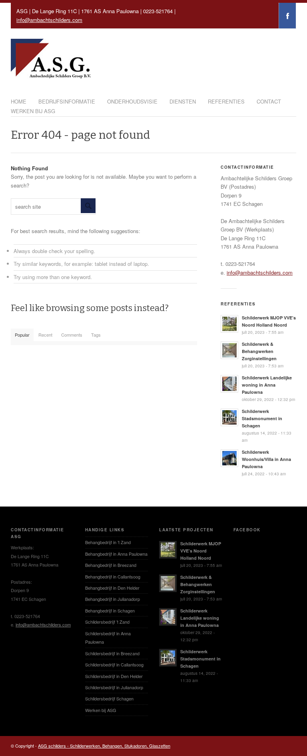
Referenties (226, 101)
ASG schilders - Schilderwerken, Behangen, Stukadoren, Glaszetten (104, 745)
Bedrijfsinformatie (66, 101)
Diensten (182, 101)
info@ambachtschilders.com (49, 20)
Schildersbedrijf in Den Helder (114, 676)
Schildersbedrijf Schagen (109, 698)
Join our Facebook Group (287, 15)
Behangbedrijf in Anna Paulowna (116, 554)
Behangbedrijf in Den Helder (112, 587)
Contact (269, 101)
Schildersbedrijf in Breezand (112, 653)
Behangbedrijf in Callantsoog (112, 576)
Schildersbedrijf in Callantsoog (114, 664)
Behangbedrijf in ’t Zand (108, 542)
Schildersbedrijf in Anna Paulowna (108, 637)
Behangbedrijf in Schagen (110, 610)
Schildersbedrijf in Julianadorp (114, 687)
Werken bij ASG (33, 111)
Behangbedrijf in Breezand (110, 565)
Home (18, 101)
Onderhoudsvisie (132, 101)
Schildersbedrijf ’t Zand (107, 621)
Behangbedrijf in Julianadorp (112, 599)
